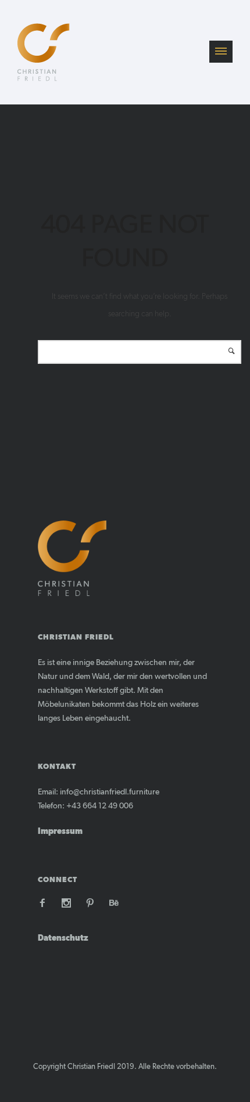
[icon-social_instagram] (69, 903)
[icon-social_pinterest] (93, 903)
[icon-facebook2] (45, 903)
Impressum (60, 832)
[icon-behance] (114, 903)
